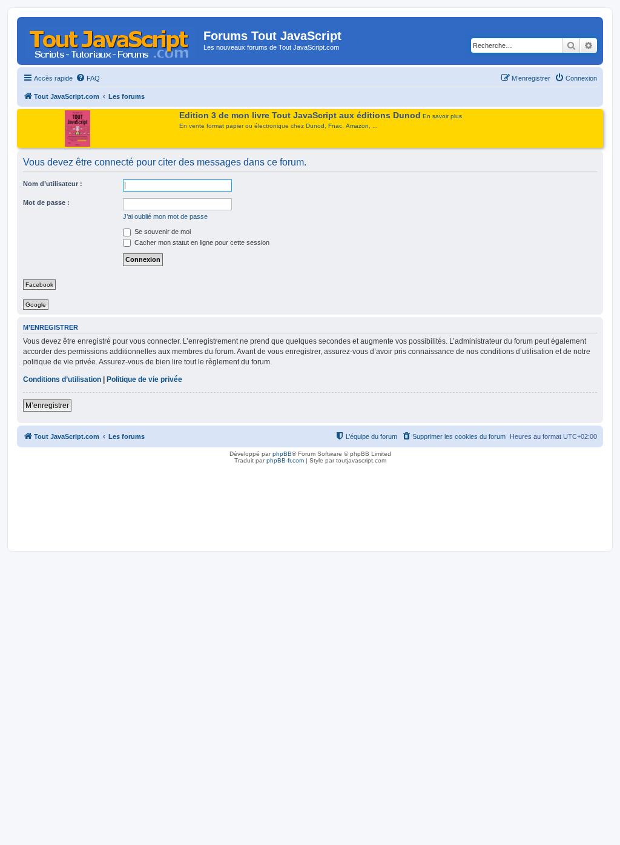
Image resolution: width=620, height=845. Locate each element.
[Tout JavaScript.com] (111, 39)
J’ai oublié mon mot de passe (165, 216)
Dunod (315, 125)
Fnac (335, 125)
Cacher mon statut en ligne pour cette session (201, 242)
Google (35, 304)
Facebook (39, 284)
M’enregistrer (47, 405)
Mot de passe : (46, 202)
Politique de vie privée (144, 379)
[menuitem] (88, 78)
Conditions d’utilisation (62, 379)
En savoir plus (442, 116)
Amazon (357, 125)
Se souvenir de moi (162, 231)
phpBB (282, 453)
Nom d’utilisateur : (52, 183)
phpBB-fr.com (285, 460)
